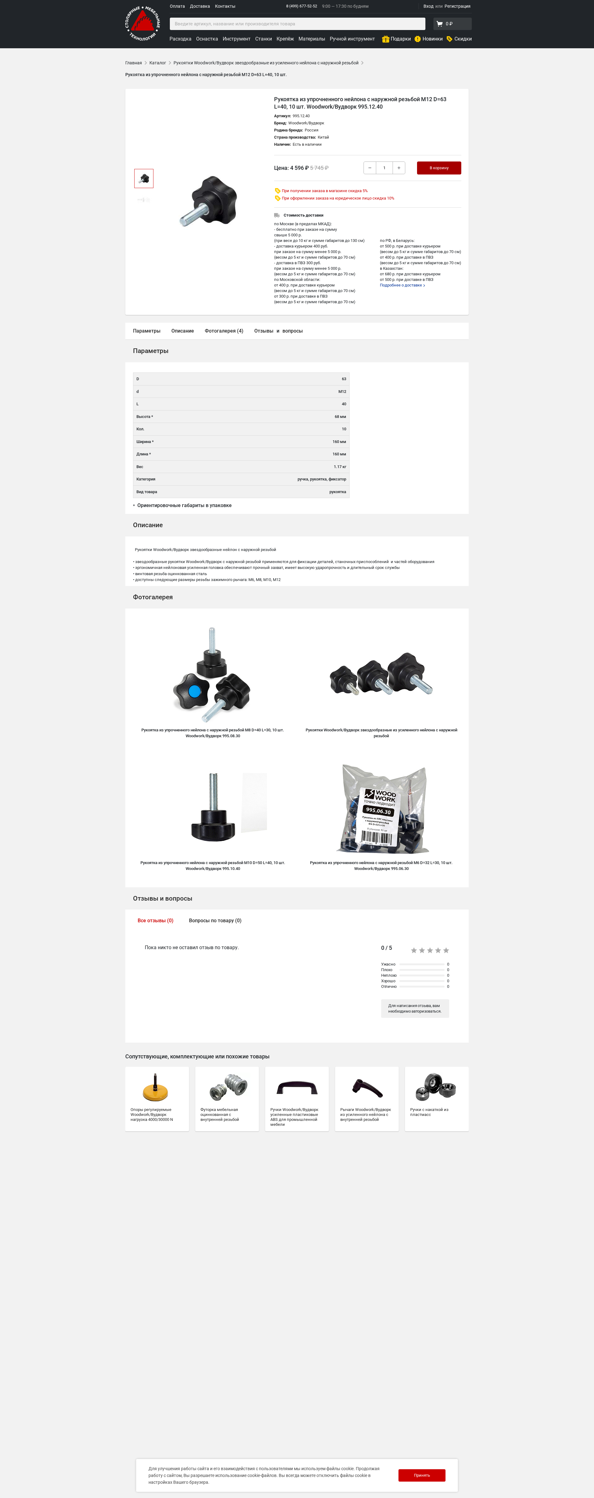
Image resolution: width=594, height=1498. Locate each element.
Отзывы (263, 331)
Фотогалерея (153, 597)
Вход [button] (428, 6)
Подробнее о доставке (401, 285)
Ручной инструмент (352, 39)
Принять (422, 1475)
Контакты (225, 6)
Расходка (181, 39)
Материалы (312, 39)
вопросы (292, 331)
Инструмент (237, 39)
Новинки (433, 39)
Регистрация (458, 6)
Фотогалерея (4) (224, 331)
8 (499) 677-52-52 (301, 6)
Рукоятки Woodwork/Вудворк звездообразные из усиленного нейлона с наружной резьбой (266, 62)
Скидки (463, 39)
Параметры (147, 331)
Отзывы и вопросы (162, 898)
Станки (263, 39)
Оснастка (207, 39)
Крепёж (285, 39)
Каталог (157, 62)
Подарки (401, 39)
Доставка (200, 6)
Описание (182, 331)
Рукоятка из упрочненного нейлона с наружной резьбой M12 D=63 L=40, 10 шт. (206, 74)
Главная (133, 62)
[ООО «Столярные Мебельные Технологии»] (142, 39)
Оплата (177, 6)
